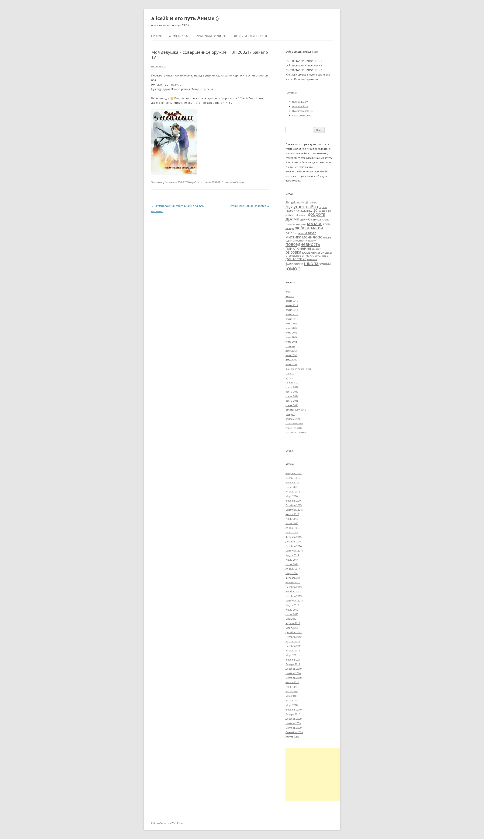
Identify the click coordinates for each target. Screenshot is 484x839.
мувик (289, 378)
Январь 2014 (292, 582)
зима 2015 (291, 341)
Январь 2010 (292, 714)
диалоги (303, 215)
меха (291, 232)
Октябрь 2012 (293, 637)
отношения (310, 240)
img (287, 291)
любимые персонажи (298, 369)
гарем (323, 207)
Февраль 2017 (293, 473)
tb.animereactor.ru (302, 111)
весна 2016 (291, 319)
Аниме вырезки (178, 36)
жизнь (325, 219)
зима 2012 (291, 328)
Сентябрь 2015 (294, 509)
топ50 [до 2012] (294, 428)
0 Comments (158, 66)
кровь (327, 224)
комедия (301, 224)
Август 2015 (292, 514)
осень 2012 (291, 387)
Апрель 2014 (292, 568)
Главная (156, 36)
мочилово (312, 237)
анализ (289, 296)
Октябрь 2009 (293, 727)
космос (314, 223)
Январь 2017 (292, 478)
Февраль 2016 (293, 500)
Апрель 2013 (292, 623)
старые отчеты (294, 423)
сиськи (326, 252)
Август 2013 (292, 605)
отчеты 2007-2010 (213, 182)
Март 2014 (291, 573)
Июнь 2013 (291, 614)
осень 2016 (291, 405)
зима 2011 (291, 323)
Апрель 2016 (292, 491)
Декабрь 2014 (293, 541)
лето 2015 (291, 359)
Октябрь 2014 (293, 546)
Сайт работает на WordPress (167, 823)
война (312, 206)
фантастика (295, 258)
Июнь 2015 (291, 523)
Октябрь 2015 (293, 505)
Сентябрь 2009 (294, 732)
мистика (293, 237)
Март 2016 (291, 496)
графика (292, 210)
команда (290, 224)
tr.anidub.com (300, 102)
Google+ (290, 450)
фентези (312, 259)
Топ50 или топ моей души (250, 36)
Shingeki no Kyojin (297, 202)
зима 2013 (291, 332)
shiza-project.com (302, 115)
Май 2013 (290, 618)
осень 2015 (291, 400)
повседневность (302, 244)
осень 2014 (291, 396)
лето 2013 (291, 350)
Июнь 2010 (291, 691)
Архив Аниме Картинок (211, 36)
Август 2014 (292, 555)
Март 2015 (291, 532)
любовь (302, 228)
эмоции (325, 264)
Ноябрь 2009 (293, 723)
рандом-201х (293, 419)
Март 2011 (291, 655)
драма (292, 219)
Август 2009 (292, 737)
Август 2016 (292, 482)
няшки (327, 237)
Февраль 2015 (293, 537)
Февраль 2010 (293, 709)
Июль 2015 (291, 518)
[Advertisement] (317, 774)
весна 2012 (291, 300)
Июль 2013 (291, 609)
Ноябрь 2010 (293, 673)
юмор (293, 268)
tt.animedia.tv (300, 106)
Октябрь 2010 (293, 677)
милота (310, 233)
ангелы (313, 202)
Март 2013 (291, 627)
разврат (316, 248)
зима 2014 (291, 337)
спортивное (293, 255)
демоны (291, 214)
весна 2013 (291, 305)
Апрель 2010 (292, 700)
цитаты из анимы (295, 432)
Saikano (240, 182)
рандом (290, 414)
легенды (289, 228)
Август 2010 (292, 682)
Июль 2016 (291, 487)
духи (317, 219)
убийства (322, 255)
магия (317, 228)
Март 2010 (291, 705)
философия (294, 264)
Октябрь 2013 (293, 596)
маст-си (289, 373)
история (290, 346)
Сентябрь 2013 (294, 600)
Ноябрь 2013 (293, 591)
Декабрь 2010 (293, 668)
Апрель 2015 (292, 528)
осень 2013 (291, 391)
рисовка (293, 252)
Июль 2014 (291, 559)
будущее (295, 206)
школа (311, 263)
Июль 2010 (291, 687)
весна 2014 (291, 310)
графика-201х (310, 210)
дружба (306, 219)
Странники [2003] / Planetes (249, 206)
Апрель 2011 (292, 650)
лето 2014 (291, 355)
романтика (311, 252)
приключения (298, 248)
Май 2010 (290, 696)
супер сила (309, 255)
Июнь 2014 (291, 564)
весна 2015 (291, 314)
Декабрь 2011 (293, 646)
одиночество (294, 240)
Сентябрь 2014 (294, 550)
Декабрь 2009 (293, 718)
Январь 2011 (292, 664)
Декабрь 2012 (293, 632)
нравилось (291, 382)
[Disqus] (210, 261)
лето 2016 (291, 364)
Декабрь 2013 (293, 587)
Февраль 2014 (293, 578)
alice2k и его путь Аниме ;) (185, 18)
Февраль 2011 (293, 659)
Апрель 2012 (292, 641)
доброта (316, 214)
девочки (326, 210)
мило (301, 233)
